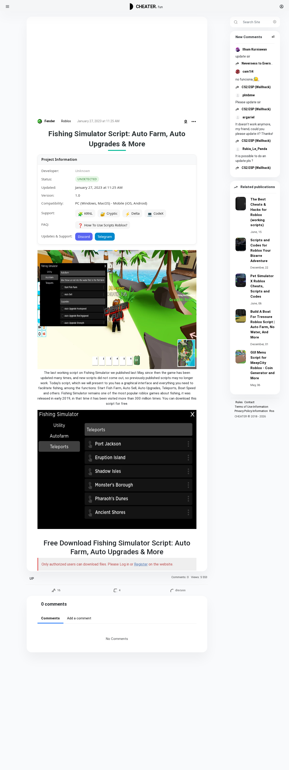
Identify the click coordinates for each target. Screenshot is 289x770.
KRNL (85, 213)
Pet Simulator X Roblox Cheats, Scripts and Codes (262, 286)
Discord (84, 236)
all (273, 36)
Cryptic (108, 213)
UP (32, 579)
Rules (239, 402)
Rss (271, 411)
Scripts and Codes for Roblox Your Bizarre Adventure (260, 250)
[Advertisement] (116, 68)
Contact (249, 402)
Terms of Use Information (251, 406)
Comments (50, 618)
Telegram (105, 236)
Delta (132, 213)
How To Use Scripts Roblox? (102, 225)
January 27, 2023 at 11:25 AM (98, 121)
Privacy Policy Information (251, 411)
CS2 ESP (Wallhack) (256, 87)
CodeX (155, 213)
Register (141, 564)
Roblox (66, 121)
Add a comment (79, 618)
